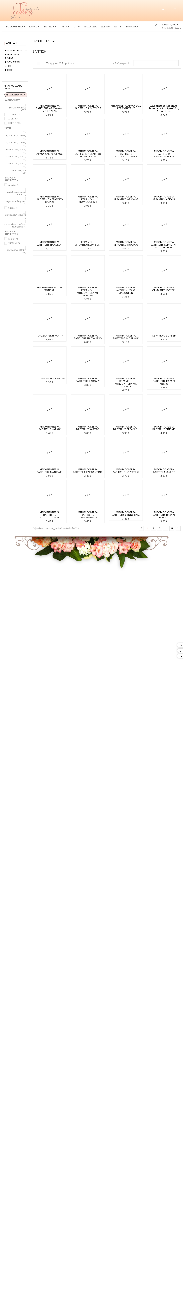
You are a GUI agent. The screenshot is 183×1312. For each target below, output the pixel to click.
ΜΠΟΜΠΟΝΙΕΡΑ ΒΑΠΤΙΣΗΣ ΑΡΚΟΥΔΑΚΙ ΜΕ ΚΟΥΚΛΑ (49, 108)
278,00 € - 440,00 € (17, 171)
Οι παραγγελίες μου (121, 590)
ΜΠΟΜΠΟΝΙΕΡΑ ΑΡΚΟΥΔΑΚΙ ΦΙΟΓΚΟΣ (49, 152)
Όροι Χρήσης (72, 594)
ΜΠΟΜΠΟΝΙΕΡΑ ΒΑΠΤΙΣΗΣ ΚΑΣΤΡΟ (87, 428)
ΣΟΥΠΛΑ (9, 58)
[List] (43, 63)
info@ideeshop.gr (160, 629)
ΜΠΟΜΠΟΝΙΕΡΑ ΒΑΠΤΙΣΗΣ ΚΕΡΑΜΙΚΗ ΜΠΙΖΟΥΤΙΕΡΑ (164, 244)
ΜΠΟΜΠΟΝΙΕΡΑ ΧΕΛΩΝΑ (49, 378)
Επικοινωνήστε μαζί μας (76, 611)
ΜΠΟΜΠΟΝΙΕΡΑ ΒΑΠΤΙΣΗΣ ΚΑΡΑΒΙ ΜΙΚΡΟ (164, 381)
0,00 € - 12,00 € (16, 135)
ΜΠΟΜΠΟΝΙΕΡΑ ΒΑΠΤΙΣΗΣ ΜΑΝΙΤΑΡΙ (49, 471)
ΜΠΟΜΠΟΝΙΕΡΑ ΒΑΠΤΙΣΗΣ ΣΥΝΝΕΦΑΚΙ (126, 514)
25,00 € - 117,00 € (15, 142)
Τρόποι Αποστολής (76, 598)
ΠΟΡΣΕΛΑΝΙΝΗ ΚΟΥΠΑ (49, 335)
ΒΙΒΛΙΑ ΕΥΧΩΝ (12, 54)
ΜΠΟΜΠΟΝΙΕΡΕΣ (13, 50)
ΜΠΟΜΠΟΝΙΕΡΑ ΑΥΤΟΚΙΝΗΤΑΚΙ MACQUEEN (126, 290)
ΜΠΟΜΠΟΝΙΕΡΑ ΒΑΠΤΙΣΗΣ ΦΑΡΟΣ (164, 471)
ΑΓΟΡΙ (8, 66)
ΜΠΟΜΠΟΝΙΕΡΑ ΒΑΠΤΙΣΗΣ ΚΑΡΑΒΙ (49, 428)
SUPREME (14, 243)
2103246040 (68, 629)
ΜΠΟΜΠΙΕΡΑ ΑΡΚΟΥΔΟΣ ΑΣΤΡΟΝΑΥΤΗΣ (126, 107)
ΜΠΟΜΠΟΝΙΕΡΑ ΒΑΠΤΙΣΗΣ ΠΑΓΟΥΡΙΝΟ (88, 337)
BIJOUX (13, 239)
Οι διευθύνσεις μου (121, 598)
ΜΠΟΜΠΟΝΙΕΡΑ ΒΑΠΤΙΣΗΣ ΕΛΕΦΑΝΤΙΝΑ (88, 471)
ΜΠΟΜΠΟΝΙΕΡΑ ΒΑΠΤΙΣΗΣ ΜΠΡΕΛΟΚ (126, 337)
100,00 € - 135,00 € (15, 149)
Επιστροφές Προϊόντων (75, 605)
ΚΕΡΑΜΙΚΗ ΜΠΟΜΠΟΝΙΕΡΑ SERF (87, 243)
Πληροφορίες (74, 583)
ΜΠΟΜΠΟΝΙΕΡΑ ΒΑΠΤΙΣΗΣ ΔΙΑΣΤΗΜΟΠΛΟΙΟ (126, 153)
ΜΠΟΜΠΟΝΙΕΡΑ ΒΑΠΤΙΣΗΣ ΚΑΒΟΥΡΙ (88, 380)
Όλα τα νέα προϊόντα (20, 272)
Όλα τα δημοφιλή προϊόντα (17, 299)
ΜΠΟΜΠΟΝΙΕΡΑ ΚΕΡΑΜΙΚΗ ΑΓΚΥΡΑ (164, 198)
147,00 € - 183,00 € (15, 156)
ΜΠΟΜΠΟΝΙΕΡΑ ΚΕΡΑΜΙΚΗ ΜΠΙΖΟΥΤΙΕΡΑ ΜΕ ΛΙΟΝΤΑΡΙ (88, 291)
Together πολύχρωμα (15, 202)
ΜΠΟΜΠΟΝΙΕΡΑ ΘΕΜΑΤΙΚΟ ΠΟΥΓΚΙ (164, 289)
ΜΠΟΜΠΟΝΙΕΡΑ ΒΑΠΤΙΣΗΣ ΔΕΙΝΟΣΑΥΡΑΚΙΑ (164, 153)
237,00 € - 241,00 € (15, 163)
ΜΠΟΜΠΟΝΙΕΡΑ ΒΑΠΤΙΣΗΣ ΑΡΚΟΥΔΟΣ (87, 107)
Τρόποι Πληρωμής (75, 602)
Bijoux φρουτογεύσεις (15, 216)
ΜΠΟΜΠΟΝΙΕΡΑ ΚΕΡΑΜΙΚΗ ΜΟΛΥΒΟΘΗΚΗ (88, 199)
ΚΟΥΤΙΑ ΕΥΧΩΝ (12, 62)
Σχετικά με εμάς (74, 590)
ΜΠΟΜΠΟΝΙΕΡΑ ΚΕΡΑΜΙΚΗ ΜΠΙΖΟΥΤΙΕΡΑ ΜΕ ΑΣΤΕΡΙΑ (126, 382)
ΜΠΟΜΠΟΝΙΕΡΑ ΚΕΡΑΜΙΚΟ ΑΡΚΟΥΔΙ (125, 198)
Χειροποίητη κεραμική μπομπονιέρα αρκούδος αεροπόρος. (164, 108)
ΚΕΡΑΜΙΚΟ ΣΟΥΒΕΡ (164, 335)
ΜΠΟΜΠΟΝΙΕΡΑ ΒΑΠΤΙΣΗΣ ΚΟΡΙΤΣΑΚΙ (125, 471)
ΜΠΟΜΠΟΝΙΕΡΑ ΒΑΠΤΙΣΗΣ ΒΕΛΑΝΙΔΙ (126, 428)
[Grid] (38, 63)
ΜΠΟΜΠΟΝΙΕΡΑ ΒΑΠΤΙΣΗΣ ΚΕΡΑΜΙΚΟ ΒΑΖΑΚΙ (49, 199)
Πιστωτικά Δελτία (121, 594)
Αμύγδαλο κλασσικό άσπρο (16, 193)
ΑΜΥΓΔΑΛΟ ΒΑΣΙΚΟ (16, 251)
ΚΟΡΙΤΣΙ (9, 70)
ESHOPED (33, 649)
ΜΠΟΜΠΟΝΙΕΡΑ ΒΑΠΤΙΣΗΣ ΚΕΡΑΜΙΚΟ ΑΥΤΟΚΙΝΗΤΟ (87, 153)
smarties (13, 185)
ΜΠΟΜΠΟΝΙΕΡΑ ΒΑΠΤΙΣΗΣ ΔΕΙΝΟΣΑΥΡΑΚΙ (88, 515)
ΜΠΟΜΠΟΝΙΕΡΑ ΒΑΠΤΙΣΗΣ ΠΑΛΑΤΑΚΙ (49, 243)
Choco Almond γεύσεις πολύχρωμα (15, 225)
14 (172, 528)
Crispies (13, 208)
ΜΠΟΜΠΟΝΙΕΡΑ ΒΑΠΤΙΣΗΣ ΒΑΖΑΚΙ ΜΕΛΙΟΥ (164, 515)
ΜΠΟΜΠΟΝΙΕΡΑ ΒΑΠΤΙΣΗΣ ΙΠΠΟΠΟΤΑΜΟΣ (50, 515)
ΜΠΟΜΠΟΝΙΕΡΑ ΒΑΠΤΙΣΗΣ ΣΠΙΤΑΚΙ (164, 428)
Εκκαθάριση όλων (16, 94)
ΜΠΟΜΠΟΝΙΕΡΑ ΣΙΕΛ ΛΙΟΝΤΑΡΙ (50, 289)
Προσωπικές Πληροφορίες (125, 602)
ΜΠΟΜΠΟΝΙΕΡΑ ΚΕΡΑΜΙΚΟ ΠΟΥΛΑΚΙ (125, 243)
